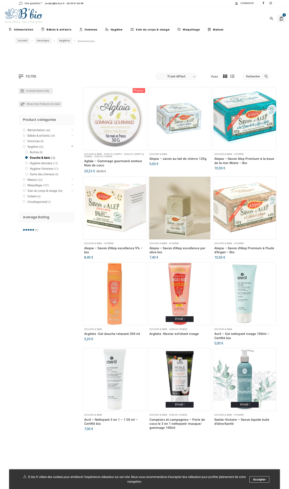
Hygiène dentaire (41, 163)
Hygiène (64, 40)
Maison (32, 179)
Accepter (259, 479)
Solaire (32, 196)
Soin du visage (103, 156)
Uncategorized (37, 201)
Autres (34, 152)
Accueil (22, 40)
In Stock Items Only (37, 90)
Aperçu (99, 144)
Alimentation (36, 130)
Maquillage (35, 185)
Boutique (43, 40)
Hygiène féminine (41, 168)
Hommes (34, 141)
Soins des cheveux (42, 174)
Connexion (247, 3)
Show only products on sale (43, 104)
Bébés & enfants (39, 135)
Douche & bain (93, 154)
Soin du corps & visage (42, 190)
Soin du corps (113, 154)
